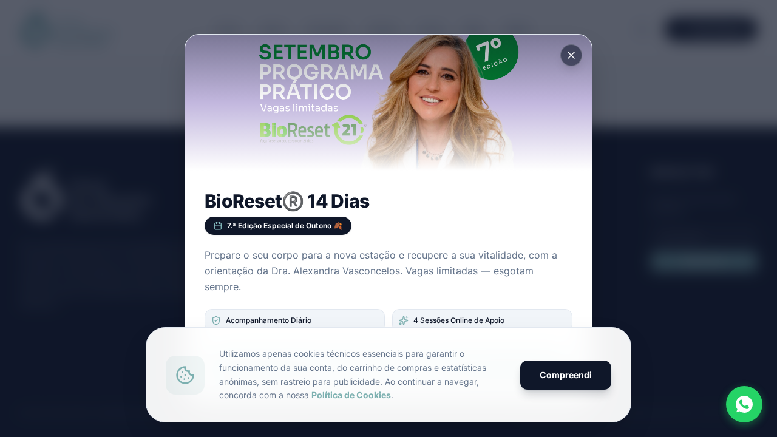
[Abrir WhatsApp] (744, 404)
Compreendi (566, 375)
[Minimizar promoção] (571, 55)
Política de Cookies (351, 395)
